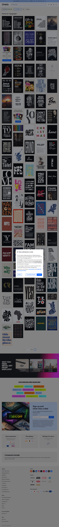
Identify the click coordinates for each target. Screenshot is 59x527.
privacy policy (31, 269)
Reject (19, 274)
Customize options (31, 274)
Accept (39, 274)
